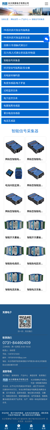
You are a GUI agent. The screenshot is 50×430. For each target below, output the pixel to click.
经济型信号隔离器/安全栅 (17, 67)
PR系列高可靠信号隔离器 (17, 30)
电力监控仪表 (11, 98)
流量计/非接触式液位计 (16, 45)
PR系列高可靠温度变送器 (17, 37)
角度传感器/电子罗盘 (14, 83)
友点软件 (28, 421)
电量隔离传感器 (12, 105)
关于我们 (6, 375)
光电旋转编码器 (12, 75)
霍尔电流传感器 (12, 113)
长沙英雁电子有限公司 (11, 419)
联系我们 (42, 375)
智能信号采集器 (38, 19)
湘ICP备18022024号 (36, 419)
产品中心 (24, 19)
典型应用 (33, 375)
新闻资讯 (15, 375)
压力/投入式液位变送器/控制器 (19, 52)
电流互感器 (9, 120)
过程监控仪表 (11, 90)
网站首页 (14, 19)
